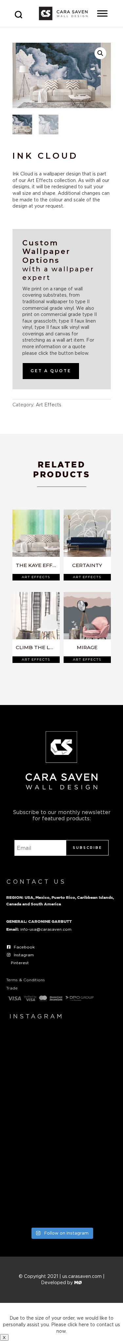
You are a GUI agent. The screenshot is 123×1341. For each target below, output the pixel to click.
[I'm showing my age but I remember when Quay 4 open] (61, 1064)
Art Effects (48, 404)
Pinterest (20, 963)
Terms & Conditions (25, 980)
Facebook (24, 947)
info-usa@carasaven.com (46, 929)
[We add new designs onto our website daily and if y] (61, 1128)
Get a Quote (51, 370)
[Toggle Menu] (102, 13)
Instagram (24, 955)
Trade (12, 988)
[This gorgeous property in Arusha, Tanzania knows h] (61, 1191)
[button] (100, 53)
